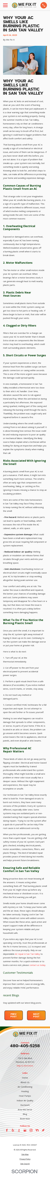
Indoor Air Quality (25, 1100)
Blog (25, 1114)
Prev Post (13, 1015)
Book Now (25, 1118)
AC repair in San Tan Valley (27, 954)
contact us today (37, 965)
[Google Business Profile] (24, 1130)
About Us (25, 1082)
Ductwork (25, 1105)
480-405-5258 (25, 1046)
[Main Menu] (5, 5)
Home (25, 1077)
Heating (25, 1091)
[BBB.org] (19, 1130)
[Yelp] (12, 1130)
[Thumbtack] (43, 1130)
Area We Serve (25, 1109)
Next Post (36, 1015)
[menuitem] (25, 1154)
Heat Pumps (25, 1095)
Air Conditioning (25, 1086)
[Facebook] (6, 1130)
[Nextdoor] (37, 1130)
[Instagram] (31, 1130)
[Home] (24, 5)
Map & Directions (25, 1065)
